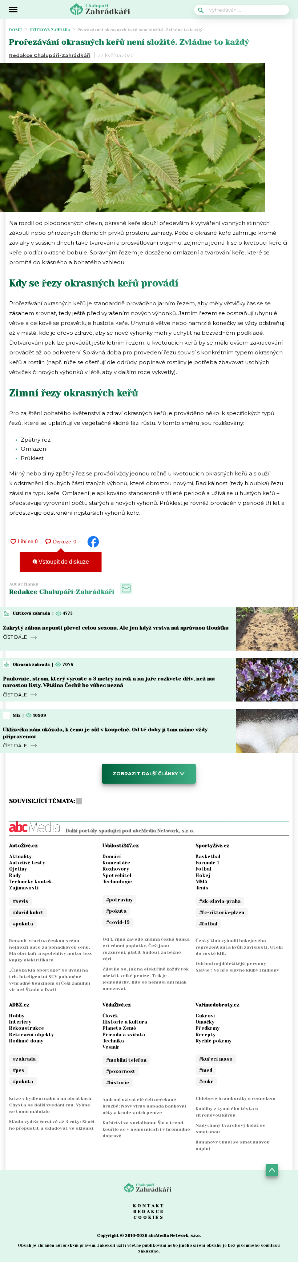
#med (205, 1070)
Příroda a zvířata (123, 1034)
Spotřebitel (116, 875)
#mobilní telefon (126, 1060)
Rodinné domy (26, 1041)
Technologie (117, 881)
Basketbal (208, 856)
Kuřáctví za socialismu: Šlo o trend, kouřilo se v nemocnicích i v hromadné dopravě (146, 1129)
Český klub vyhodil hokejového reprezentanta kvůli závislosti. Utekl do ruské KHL (239, 947)
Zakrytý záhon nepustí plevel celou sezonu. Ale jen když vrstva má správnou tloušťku (116, 628)
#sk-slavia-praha (220, 901)
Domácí (111, 856)
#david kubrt (28, 912)
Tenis (202, 888)
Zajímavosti (24, 888)
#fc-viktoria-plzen (221, 912)
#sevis (20, 901)
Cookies (148, 1217)
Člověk (110, 1015)
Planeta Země (119, 1028)
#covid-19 (118, 922)
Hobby (16, 1015)
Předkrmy (208, 1028)
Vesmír (111, 1047)
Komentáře (116, 862)
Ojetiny (18, 869)
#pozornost (121, 1071)
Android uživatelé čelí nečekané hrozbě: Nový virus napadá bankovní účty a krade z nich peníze (144, 1106)
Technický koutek (30, 881)
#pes (18, 1070)
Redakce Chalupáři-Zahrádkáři (49, 55)
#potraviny (119, 900)
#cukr (206, 1081)
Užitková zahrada (49, 30)
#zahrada (24, 1059)
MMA (202, 881)
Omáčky (205, 1022)
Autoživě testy (27, 862)
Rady (15, 875)
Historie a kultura (124, 1022)
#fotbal (208, 924)
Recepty (206, 1034)
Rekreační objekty (31, 1034)
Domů (15, 30)
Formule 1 (207, 862)
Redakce (149, 1211)
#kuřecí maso (216, 1059)
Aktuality (20, 856)
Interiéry (20, 1022)
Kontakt (149, 1205)
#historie (117, 1082)
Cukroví (205, 1015)
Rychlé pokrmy (213, 1041)
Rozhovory (115, 869)
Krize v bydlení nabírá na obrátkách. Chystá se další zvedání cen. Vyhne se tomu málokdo (51, 1105)
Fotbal (203, 869)
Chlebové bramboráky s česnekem (235, 1098)
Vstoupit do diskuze (63, 562)
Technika (113, 1041)
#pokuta (23, 924)
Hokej (203, 875)
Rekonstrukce (26, 1028)
